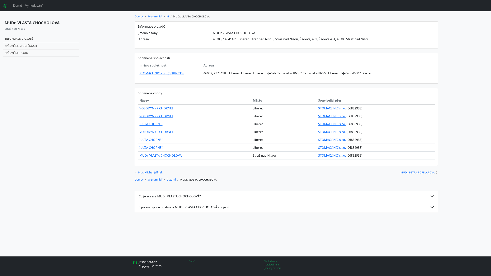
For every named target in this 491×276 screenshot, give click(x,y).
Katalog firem (271, 264)
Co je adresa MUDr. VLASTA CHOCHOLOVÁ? (170, 196)
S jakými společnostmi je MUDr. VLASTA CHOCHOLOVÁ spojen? (184, 207)
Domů (17, 5)
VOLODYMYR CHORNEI (156, 108)
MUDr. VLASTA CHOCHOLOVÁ (160, 155)
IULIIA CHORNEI (150, 124)
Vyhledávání (34, 5)
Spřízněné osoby (16, 53)
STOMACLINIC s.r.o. (332, 108)
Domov (139, 16)
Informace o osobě (19, 38)
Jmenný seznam (272, 268)
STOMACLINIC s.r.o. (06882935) (161, 73)
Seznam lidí (154, 16)
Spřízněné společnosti (21, 46)
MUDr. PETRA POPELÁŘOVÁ (417, 172)
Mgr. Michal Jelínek (150, 172)
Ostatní (171, 179)
